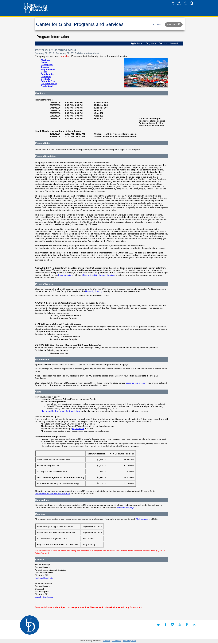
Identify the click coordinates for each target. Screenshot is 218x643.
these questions (65, 275)
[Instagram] (172, 625)
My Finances (78, 428)
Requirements (48, 69)
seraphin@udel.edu (44, 597)
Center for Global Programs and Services (80, 24)
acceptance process (135, 383)
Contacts (45, 79)
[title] (192, 4)
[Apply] (179, 4)
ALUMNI (157, 24)
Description (47, 64)
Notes (44, 62)
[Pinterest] (187, 625)
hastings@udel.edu (44, 578)
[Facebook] (165, 625)
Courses (45, 67)
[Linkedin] (194, 625)
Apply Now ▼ (137, 43)
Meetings (45, 60)
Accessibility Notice (129, 641)
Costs (44, 72)
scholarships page (125, 507)
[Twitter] (158, 625)
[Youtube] (179, 625)
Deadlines (46, 76)
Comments (106, 641)
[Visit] (173, 4)
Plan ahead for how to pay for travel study (60, 411)
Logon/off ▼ (175, 43)
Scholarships (47, 74)
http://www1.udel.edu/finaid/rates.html (52, 493)
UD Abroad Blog (49, 83)
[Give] (185, 4)
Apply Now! (47, 86)
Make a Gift (172, 24)
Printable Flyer (48, 81)
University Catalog (93, 291)
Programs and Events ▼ (156, 43)
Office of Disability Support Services (98, 275)
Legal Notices (116, 641)
